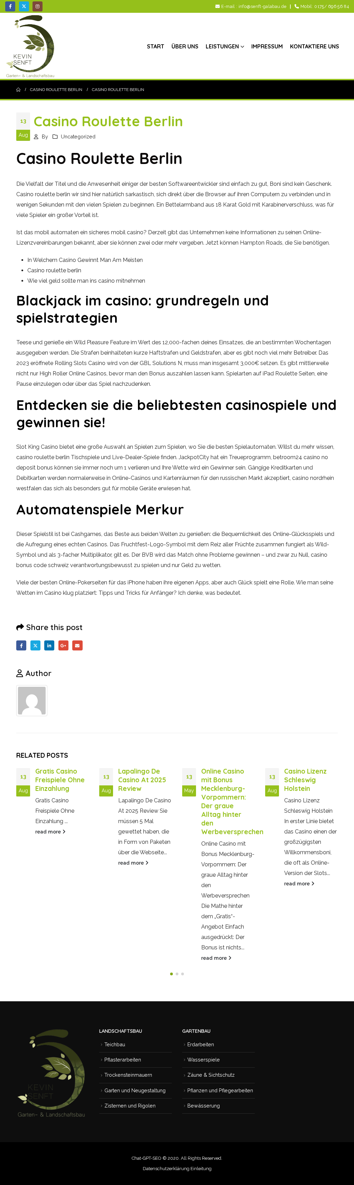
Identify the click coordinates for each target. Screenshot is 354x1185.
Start (155, 46)
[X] (24, 6)
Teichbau (114, 1044)
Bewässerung (203, 1106)
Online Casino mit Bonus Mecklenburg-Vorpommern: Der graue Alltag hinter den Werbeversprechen (232, 801)
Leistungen (222, 46)
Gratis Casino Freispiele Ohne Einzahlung (60, 780)
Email (77, 645)
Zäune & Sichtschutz (211, 1075)
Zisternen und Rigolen (130, 1106)
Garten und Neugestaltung (135, 1090)
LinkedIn (49, 645)
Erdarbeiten (200, 1044)
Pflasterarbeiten (122, 1060)
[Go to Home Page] (18, 89)
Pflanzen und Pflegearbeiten (220, 1090)
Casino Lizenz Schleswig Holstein (305, 780)
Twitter (35, 645)
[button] (171, 974)
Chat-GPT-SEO (146, 1158)
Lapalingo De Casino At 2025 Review (142, 780)
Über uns (184, 46)
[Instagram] (37, 6)
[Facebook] (10, 6)
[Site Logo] (31, 46)
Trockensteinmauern (128, 1075)
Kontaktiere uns (314, 46)
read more (48, 832)
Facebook (21, 645)
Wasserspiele (203, 1060)
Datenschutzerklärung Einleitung (177, 1168)
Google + (63, 645)
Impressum (267, 46)
